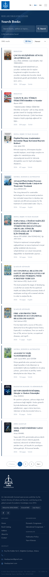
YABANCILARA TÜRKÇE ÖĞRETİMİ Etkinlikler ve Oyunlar (28, 99)
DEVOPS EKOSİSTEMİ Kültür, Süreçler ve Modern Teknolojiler (27, 392)
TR (30, 5)
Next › (39, 464)
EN (35, 5)
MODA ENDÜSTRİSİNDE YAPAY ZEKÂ (28, 429)
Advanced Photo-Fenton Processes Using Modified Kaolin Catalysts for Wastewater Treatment (28, 183)
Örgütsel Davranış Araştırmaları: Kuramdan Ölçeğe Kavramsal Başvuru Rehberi (29, 140)
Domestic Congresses (33, 523)
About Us (4, 534)
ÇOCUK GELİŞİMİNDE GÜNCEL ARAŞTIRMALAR (28, 56)
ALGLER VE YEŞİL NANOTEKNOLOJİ (22, 354)
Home (3, 523)
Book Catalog (6, 527)
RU (40, 5)
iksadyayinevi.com (10, 563)
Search (43, 28)
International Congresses (34, 527)
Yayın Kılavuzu (31, 540)
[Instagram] (8, 513)
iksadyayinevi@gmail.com (13, 559)
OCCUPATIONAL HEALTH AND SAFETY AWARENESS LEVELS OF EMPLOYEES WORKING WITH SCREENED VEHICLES (29, 274)
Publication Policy (32, 536)
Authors (4, 530)
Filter (29, 41)
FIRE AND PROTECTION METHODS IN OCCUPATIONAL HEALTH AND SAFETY (28, 316)
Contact (4, 538)
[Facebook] (3, 513)
